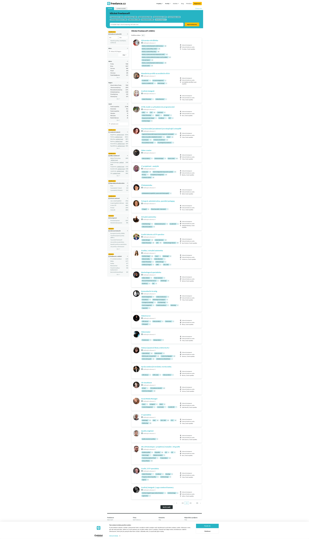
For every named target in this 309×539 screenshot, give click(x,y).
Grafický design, (114, 162)
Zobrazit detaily (113, 536)
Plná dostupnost (115, 220)
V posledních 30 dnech (116, 190)
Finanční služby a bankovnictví (115, 269)
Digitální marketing (145, 17)
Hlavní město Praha (115, 85)
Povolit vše (207, 526)
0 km (124, 55)
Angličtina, (113, 134)
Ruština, (112, 141)
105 (191, 503)
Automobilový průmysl (116, 272)
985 (197, 503)
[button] (159, 3)
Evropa (112, 207)
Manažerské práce (160, 17)
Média (112, 261)
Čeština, (112, 137)
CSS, (111, 173)
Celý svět (112, 210)
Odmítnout (207, 531)
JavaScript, (113, 171)
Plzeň (112, 70)
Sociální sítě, (113, 169)
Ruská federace (114, 118)
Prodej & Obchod (147, 19)
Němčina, (113, 139)
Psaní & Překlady (174, 17)
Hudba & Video (134, 19)
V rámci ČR (113, 205)
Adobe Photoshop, (115, 158)
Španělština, (113, 146)
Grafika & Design (131, 17)
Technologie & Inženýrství (118, 19)
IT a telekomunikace (116, 259)
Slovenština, (113, 143)
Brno (111, 66)
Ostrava (112, 68)
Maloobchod (113, 265)
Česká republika (114, 106)
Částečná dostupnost (116, 223)
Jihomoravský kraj (115, 87)
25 (142, 35)
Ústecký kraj (113, 96)
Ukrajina (112, 113)
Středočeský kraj (114, 92)
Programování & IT (116, 17)
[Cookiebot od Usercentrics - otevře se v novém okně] (99, 536)
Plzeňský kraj (114, 94)
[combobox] (143, 24)
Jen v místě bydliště (115, 201)
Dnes (111, 186)
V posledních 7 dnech (116, 188)
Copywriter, (113, 166)
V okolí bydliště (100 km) (117, 203)
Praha (112, 64)
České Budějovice (115, 75)
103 (183, 503)
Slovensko (113, 109)
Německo (113, 115)
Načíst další (166, 507)
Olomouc (112, 73)
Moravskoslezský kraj (116, 90)
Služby (112, 263)
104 (187, 503)
